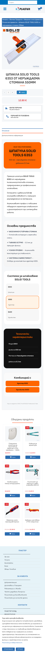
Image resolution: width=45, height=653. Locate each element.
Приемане (8, 649)
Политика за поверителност (12, 643)
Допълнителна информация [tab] (12, 136)
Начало (5, 19)
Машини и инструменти (33, 19)
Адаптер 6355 (22, 383)
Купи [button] (13, 457)
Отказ (20, 649)
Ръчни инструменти (9, 22)
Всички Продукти (16, 19)
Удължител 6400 (22, 390)
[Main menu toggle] (5, 9)
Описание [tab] (5, 131)
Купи (23, 92)
